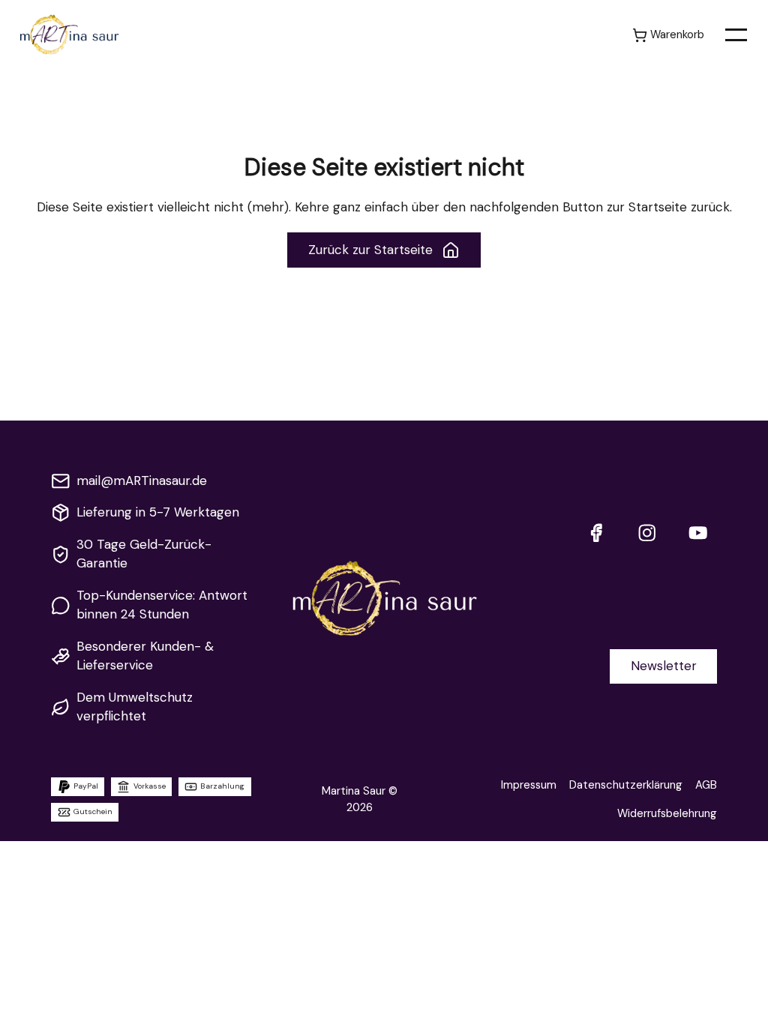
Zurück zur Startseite (370, 249)
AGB (706, 784)
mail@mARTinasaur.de (141, 480)
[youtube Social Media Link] (698, 532)
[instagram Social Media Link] (647, 532)
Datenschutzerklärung (625, 784)
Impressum (528, 784)
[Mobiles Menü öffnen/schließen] (736, 35)
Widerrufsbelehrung (667, 813)
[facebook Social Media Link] (596, 532)
